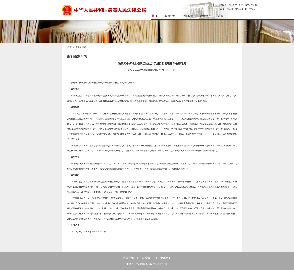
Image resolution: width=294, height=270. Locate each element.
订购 (220, 15)
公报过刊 (187, 15)
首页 (69, 47)
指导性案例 (80, 47)
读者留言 (205, 15)
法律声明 (128, 257)
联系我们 (147, 257)
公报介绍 (170, 15)
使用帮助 (165, 257)
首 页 (155, 15)
